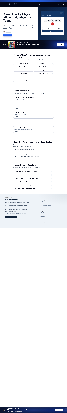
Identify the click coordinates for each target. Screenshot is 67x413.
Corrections (25, 216)
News (55, 4)
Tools (20, 4)
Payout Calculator (16, 4)
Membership (51, 4)
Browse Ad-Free (16, 35)
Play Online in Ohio (7, 35)
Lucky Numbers (26, 4)
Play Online (10, 4)
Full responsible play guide (10, 216)
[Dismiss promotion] (66, 1)
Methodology (20, 216)
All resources (59, 197)
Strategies (39, 4)
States (5, 4)
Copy (48, 28)
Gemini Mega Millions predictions (53, 31)
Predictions (32, 4)
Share (58, 28)
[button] (66, 408)
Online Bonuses (45, 4)
